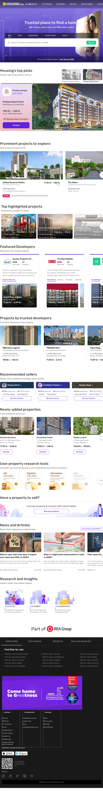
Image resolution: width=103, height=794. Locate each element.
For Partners (6, 724)
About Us (5, 721)
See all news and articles (91, 529)
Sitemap (46, 724)
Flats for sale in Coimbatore (53, 657)
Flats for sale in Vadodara (52, 666)
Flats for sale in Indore (13, 663)
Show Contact (18, 398)
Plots (64, 35)
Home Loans (47, 721)
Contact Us (6, 736)
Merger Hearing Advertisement (8, 743)
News (45, 718)
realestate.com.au (29, 718)
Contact (16, 125)
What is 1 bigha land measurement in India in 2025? (64, 555)
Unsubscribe (6, 739)
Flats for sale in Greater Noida (16, 654)
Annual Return (7, 730)
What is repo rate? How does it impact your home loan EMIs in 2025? (18, 555)
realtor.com (27, 721)
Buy (9, 35)
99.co (25, 724)
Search (91, 42)
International (48, 727)
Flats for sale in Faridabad (15, 666)
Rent (20, 35)
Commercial (33, 35)
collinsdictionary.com (30, 727)
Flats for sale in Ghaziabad (15, 657)
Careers (5, 718)
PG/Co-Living (50, 35)
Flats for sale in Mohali (51, 654)
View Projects (17, 93)
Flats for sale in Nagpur (51, 660)
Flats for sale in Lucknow (14, 660)
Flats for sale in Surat (50, 663)
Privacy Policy (7, 733)
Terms (4, 727)
